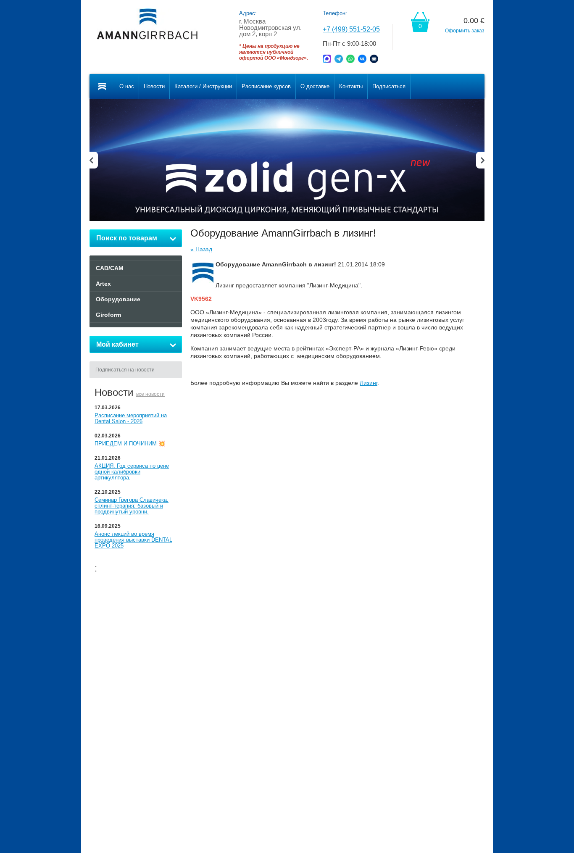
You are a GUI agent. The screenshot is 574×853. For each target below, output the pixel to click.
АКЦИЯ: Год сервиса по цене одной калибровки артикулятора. (132, 472)
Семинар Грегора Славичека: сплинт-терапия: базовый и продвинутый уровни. (132, 506)
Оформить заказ (464, 31)
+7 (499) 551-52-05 (351, 29)
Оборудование (118, 299)
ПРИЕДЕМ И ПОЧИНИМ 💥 (130, 443)
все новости (150, 394)
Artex (103, 283)
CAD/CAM (110, 268)
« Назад (201, 249)
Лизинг (368, 382)
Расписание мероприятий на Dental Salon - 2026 (131, 418)
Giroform (108, 314)
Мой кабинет (117, 344)
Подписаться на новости (125, 370)
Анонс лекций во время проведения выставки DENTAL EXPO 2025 (133, 540)
